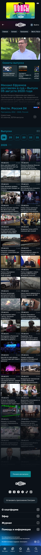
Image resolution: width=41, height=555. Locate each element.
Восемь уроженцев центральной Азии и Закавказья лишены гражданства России (8, 295)
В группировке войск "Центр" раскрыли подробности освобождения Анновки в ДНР (10, 318)
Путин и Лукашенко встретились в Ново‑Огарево (8, 273)
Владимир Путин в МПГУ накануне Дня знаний (29, 230)
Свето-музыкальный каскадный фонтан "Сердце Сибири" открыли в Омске (10, 380)
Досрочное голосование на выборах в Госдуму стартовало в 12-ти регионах (30, 402)
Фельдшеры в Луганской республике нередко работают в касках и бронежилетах (9, 338)
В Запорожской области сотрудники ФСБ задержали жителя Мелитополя (29, 445)
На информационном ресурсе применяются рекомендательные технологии (16, 537)
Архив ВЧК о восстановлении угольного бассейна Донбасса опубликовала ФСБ (30, 189)
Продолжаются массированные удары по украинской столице (30, 252)
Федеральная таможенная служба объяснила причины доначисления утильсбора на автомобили (30, 381)
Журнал (7, 522)
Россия (25, 112)
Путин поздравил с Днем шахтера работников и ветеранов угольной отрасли (29, 274)
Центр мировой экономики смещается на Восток (30, 465)
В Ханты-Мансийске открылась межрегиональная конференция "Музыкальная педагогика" (10, 467)
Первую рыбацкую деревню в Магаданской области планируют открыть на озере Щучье (29, 360)
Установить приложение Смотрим (20, 500)
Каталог (14, 31)
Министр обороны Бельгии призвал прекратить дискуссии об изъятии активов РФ (30, 167)
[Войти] (32, 25)
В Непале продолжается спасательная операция (9, 443)
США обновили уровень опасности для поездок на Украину (10, 188)
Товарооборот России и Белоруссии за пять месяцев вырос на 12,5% (29, 423)
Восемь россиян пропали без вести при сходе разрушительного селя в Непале (10, 210)
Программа (24, 31)
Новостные (5, 115)
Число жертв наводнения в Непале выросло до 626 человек (30, 295)
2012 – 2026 (16, 112)
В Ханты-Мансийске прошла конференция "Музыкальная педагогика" (10, 401)
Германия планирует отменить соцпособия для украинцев (10, 252)
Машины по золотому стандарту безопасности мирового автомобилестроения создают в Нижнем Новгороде (9, 426)
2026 (9, 145)
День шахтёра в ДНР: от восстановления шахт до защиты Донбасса (9, 166)
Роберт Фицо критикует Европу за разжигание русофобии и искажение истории (29, 210)
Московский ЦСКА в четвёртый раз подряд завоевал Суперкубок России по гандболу (8, 231)
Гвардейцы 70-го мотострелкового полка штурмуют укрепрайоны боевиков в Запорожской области (30, 339)
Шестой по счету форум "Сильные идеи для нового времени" (10, 359)
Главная (5, 31)
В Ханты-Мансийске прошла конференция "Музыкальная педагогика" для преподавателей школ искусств (30, 318)
